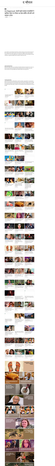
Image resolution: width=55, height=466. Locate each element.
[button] (49, 6)
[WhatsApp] (11, 19)
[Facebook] (5, 19)
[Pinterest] (9, 19)
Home (5, 7)
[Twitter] (7, 19)
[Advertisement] (19, 46)
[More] (13, 19)
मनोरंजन (8, 7)
